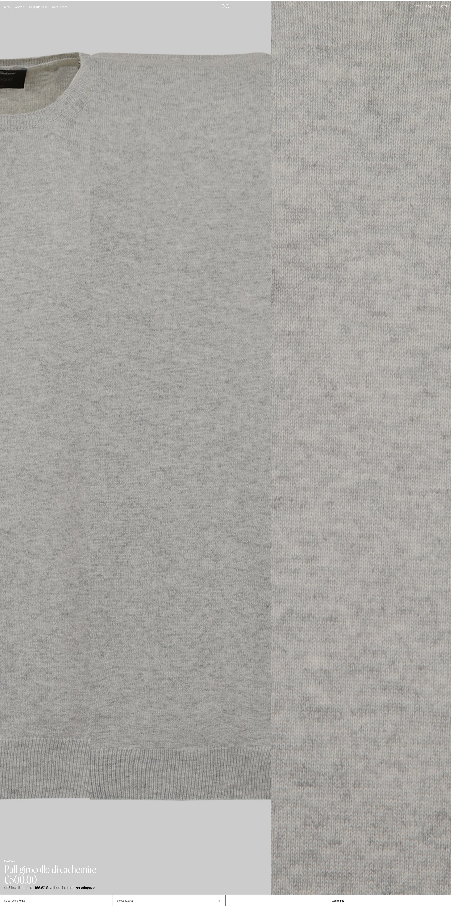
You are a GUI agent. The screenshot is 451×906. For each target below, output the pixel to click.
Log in (430, 6)
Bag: (443, 6)
